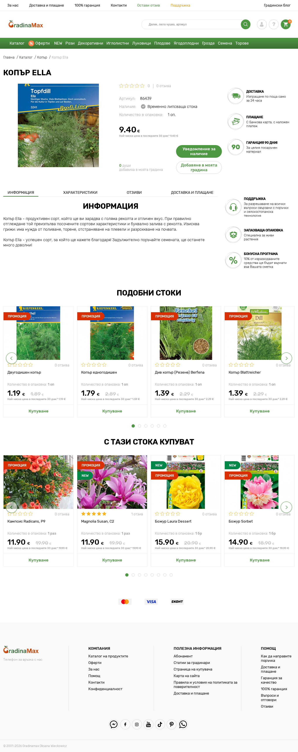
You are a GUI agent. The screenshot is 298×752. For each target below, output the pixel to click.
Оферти (42, 43)
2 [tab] (139, 426)
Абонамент (183, 656)
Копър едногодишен (99, 372)
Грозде (208, 43)
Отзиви (134, 192)
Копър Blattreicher (245, 372)
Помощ (94, 676)
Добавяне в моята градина (199, 167)
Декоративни (90, 43)
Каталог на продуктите (108, 656)
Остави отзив (148, 5)
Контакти (119, 5)
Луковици (141, 43)
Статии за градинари (192, 662)
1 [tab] (133, 426)
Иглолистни (117, 43)
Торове (242, 43)
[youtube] (148, 724)
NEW (58, 43)
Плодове (162, 43)
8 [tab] (171, 575)
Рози (70, 43)
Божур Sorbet (241, 521)
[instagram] (137, 724)
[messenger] (114, 724)
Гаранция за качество (271, 680)
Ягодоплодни (186, 43)
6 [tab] (164, 426)
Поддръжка (180, 5)
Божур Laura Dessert (173, 521)
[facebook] (125, 724)
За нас (13, 5)
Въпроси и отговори (270, 697)
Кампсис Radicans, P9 (26, 521)
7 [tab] (164, 575)
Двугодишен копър (24, 372)
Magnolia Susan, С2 (97, 521)
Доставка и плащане (46, 5)
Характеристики (80, 192)
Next (286, 358)
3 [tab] (145, 426)
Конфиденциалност (105, 689)
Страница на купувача (193, 669)
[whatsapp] (183, 724)
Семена (225, 43)
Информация (21, 192)
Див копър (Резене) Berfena (179, 372)
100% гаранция (87, 5)
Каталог (17, 43)
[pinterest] (171, 724)
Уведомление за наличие (199, 151)
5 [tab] (158, 426)
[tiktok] (160, 724)
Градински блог (277, 5)
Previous (11, 358)
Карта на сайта (187, 676)
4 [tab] (152, 426)
